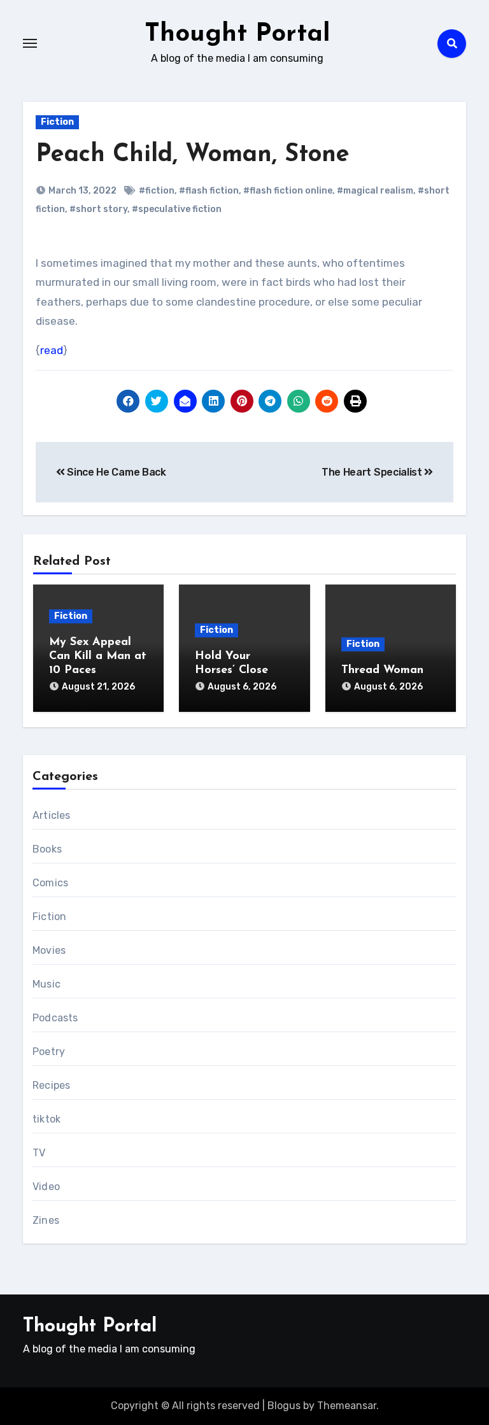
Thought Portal (237, 34)
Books (47, 849)
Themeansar (346, 1406)
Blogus (284, 1406)
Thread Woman (382, 670)
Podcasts (55, 1018)
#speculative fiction (177, 209)
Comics (50, 883)
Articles (51, 815)
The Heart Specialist (373, 472)
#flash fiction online (287, 190)
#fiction (156, 190)
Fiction (57, 122)
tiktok (46, 1119)
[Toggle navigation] (30, 43)
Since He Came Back (115, 472)
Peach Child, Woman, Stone (193, 155)
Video (46, 1186)
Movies (49, 950)
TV (38, 1153)
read (51, 350)
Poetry (48, 1052)
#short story (98, 209)
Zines (45, 1220)
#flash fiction (209, 190)
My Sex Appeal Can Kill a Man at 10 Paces (97, 656)
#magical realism (375, 190)
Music (46, 984)
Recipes (51, 1085)
